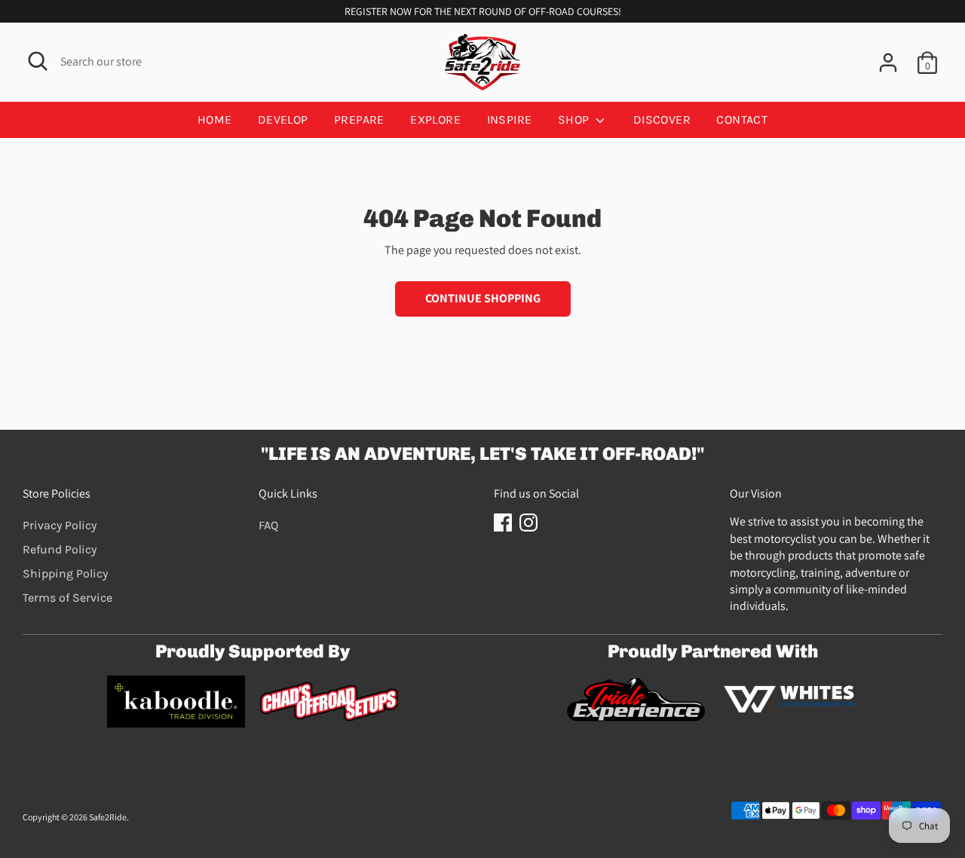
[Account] (888, 62)
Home (215, 119)
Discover (662, 119)
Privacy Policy (59, 525)
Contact (741, 119)
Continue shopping (483, 298)
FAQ (268, 525)
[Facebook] (503, 522)
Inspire (509, 119)
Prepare (359, 119)
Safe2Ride (108, 817)
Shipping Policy (65, 573)
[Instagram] (528, 522)
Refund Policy (59, 549)
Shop (575, 119)
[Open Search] (38, 61)
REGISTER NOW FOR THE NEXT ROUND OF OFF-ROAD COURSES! (483, 11)
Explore (435, 119)
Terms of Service (67, 597)
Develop (283, 119)
